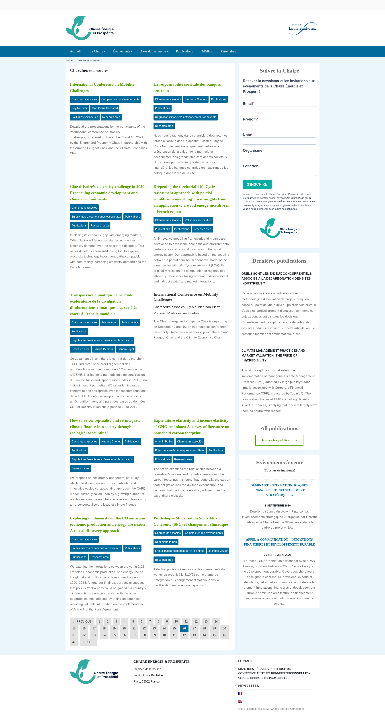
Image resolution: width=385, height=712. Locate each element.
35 (114, 635)
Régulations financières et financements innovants (185, 117)
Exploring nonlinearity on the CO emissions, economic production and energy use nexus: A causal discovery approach (108, 524)
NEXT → (88, 642)
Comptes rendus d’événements (120, 99)
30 (224, 628)
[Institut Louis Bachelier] (302, 25)
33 (94, 635)
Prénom (250, 119)
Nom (247, 135)
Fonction (250, 166)
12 (196, 621)
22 (144, 628)
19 (114, 628)
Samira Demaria (104, 349)
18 (104, 628)
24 (164, 628)
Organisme (252, 150)
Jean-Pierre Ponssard (104, 108)
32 (84, 635)
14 (216, 621)
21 (134, 628)
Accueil (69, 60)
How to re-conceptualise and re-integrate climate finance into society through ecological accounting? (105, 426)
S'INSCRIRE (257, 184)
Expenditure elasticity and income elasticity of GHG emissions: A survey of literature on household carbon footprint (191, 426)
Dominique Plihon (166, 542)
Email (248, 104)
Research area (111, 117)
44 (204, 635)
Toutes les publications (279, 440)
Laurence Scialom (196, 99)
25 (174, 628)
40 (164, 635)
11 (186, 621)
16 (84, 628)
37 (134, 635)
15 (74, 628)
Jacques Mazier (218, 550)
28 (204, 628)
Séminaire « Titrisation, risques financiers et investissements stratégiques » (279, 490)
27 (194, 628)
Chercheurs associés (88, 60)
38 (144, 635)
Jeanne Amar (109, 322)
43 (194, 635)
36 (124, 635)
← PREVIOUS (82, 621)
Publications (218, 99)
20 (124, 628)
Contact (245, 661)
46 (224, 635)
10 (176, 621)
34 (104, 635)
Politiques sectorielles (85, 117)
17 (94, 628)
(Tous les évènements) (279, 470)
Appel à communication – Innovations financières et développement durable (279, 542)
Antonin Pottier (164, 441)
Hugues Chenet (111, 441)
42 (184, 635)
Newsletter (248, 685)
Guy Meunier (79, 108)
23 (154, 628)
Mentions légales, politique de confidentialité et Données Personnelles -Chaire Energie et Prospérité (274, 673)
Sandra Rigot (126, 349)
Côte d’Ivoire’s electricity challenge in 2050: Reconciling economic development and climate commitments (108, 192)
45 (214, 635)
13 (206, 621)
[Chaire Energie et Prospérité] (90, 27)
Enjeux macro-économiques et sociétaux (96, 216)
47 (74, 642)
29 (214, 628)
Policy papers (130, 322)
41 (174, 635)
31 (74, 635)
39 (154, 635)
